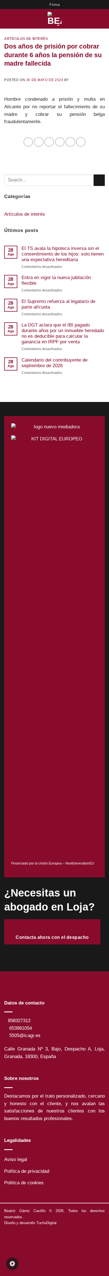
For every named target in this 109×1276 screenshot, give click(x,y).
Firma (54, 4)
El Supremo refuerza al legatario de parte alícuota (58, 304)
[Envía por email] (60, 142)
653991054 (20, 1028)
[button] (7, 19)
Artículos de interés (26, 38)
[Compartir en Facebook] (38, 142)
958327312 (19, 1020)
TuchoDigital (46, 1223)
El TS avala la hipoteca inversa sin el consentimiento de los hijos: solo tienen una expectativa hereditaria (63, 254)
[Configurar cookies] (12, 1263)
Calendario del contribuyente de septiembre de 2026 (54, 362)
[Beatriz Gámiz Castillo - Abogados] (54, 19)
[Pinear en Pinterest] (70, 142)
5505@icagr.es (25, 1035)
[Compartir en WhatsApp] (28, 142)
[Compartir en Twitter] (49, 142)
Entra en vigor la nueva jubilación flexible (56, 280)
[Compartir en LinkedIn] (81, 142)
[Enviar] (99, 180)
